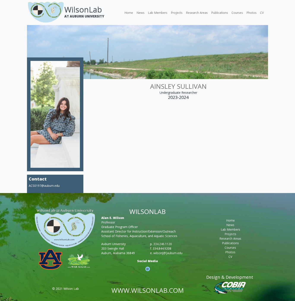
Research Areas (197, 13)
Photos (251, 13)
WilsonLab (83, 9)
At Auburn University (84, 16)
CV (262, 13)
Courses (237, 13)
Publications (219, 13)
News (140, 13)
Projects (176, 13)
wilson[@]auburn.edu (167, 253)
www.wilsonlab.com (147, 290)
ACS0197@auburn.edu (44, 186)
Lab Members (157, 13)
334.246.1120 (162, 244)
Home (128, 13)
